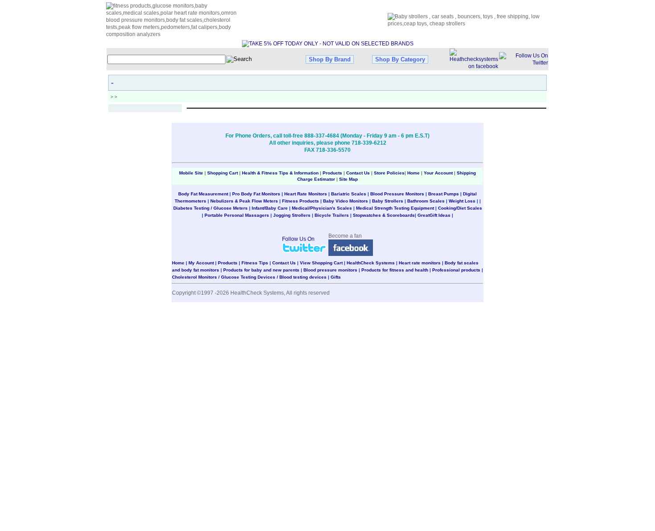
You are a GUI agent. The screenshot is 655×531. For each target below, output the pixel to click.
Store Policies (389, 172)
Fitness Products (300, 201)
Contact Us (358, 172)
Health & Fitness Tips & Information (280, 172)
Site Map (348, 179)
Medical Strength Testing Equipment (395, 208)
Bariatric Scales (348, 193)
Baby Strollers (387, 201)
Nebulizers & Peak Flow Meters (244, 201)
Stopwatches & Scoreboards (384, 215)
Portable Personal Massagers (237, 215)
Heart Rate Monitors (305, 193)
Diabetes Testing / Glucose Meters (210, 208)
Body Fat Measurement (203, 193)
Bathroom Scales (426, 201)
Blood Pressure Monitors (397, 193)
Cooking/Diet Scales (460, 208)
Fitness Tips (255, 262)
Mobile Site (191, 172)
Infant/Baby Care (270, 208)
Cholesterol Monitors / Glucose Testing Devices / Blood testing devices (249, 277)
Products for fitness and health (394, 270)
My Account (201, 262)
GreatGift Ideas (434, 215)
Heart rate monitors (420, 262)
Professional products (456, 270)
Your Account (438, 172)
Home (414, 172)
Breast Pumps (443, 193)
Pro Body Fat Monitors (256, 193)
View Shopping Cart (321, 262)
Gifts (336, 277)
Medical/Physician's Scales (322, 208)
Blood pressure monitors (330, 270)
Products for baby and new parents (261, 270)
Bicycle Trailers (332, 215)
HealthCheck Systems (371, 262)
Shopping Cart (222, 172)
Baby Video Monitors (345, 201)
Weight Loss (462, 201)
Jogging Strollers (292, 215)
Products (332, 172)
